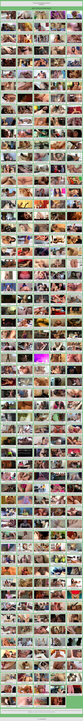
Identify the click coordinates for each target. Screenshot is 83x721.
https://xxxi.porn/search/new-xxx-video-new (41, 3)
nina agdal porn (41, 4)
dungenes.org (43, 719)
